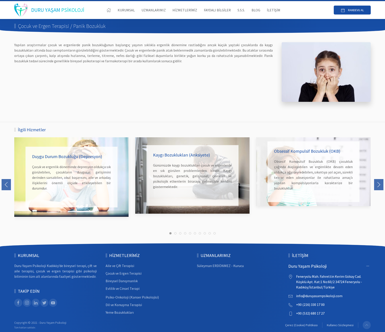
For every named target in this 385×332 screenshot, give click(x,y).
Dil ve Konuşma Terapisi (124, 305)
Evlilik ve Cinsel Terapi (122, 288)
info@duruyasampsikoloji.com (319, 296)
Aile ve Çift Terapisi (120, 265)
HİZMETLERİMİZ (184, 10)
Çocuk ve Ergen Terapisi (123, 273)
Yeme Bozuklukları (120, 312)
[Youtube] (53, 303)
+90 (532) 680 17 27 (310, 313)
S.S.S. (241, 10)
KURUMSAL (126, 10)
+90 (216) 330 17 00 (310, 304)
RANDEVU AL (355, 10)
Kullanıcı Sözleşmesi (340, 325)
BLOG (256, 10)
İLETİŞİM (273, 10)
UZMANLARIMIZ (153, 10)
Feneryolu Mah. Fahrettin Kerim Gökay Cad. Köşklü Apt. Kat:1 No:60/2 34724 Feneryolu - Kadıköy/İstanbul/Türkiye (329, 281)
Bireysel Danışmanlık (122, 281)
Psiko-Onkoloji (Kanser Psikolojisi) (132, 297)
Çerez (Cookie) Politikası (301, 325)
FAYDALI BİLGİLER (217, 10)
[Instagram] (27, 303)
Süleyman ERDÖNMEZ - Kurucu (220, 265)
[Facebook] (18, 303)
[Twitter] (44, 303)
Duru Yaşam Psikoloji (307, 266)
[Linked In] (36, 303)
